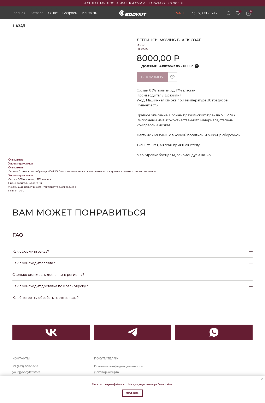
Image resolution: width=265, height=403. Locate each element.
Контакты (90, 13)
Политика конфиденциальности (118, 366)
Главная (18, 13)
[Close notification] (262, 379)
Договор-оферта (106, 372)
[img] (228, 13)
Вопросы (69, 13)
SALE (180, 13)
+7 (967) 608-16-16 (203, 13)
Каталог (36, 13)
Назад (19, 26)
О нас (53, 13)
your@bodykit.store (26, 372)
